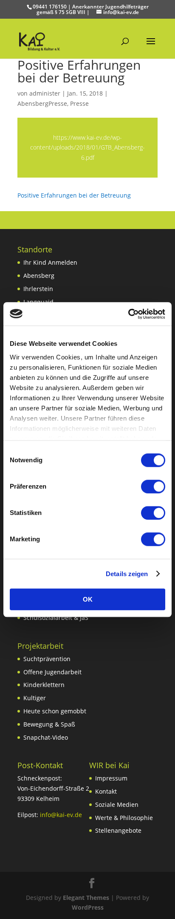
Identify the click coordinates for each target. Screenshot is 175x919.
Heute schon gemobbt (54, 711)
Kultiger (34, 698)
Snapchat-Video (45, 737)
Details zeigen (127, 573)
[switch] (153, 486)
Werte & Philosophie (124, 818)
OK (88, 599)
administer (44, 93)
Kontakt (106, 791)
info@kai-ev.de (61, 815)
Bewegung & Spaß (49, 724)
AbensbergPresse (42, 103)
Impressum (111, 778)
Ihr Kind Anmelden (50, 262)
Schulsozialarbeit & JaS (55, 618)
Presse (79, 103)
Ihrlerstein (38, 289)
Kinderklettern (44, 685)
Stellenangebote (118, 830)
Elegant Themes (86, 898)
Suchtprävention (47, 659)
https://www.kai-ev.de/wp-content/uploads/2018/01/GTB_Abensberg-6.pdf (87, 147)
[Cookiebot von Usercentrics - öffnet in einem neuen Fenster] (128, 314)
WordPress (88, 907)
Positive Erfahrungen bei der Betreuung (74, 195)
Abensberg (38, 275)
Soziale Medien (116, 804)
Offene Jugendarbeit (52, 672)
